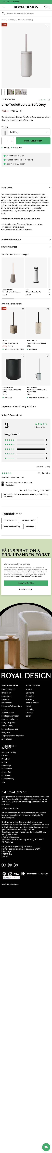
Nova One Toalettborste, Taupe (13, 292)
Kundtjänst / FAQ (9, 689)
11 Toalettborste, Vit (33, 292)
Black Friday (6, 775)
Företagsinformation (10, 716)
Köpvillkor (5, 699)
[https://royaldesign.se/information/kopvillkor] (12, 878)
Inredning (30, 699)
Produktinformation (11, 239)
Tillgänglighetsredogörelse (13, 736)
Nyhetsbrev (6, 693)
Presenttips (6, 765)
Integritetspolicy (8, 722)
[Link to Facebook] (4, 865)
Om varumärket (9, 246)
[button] (45, 7)
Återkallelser (7, 739)
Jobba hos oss (8, 712)
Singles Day (6, 772)
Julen (4, 782)
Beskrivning (6, 187)
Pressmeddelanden (10, 719)
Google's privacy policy (33, 576)
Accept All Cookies (26, 583)
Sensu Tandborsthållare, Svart (12, 391)
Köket (28, 706)
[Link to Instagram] (10, 865)
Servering (30, 696)
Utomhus (5, 759)
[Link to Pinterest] (16, 865)
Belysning (30, 693)
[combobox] (26, 132)
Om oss (5, 709)
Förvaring (30, 709)
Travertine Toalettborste (36, 343)
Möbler (29, 689)
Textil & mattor (32, 703)
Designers (6, 732)
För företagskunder (10, 729)
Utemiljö (29, 712)
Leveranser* (7, 703)
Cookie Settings (26, 589)
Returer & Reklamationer (12, 706)
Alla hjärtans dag (9, 752)
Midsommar (7, 769)
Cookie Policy (7, 726)
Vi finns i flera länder (10, 808)
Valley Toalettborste (10, 343)
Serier (28, 716)
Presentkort (6, 696)
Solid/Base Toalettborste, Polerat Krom (37, 391)
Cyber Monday (8, 779)
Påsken (5, 756)
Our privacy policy (17, 576)
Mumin (4, 762)
